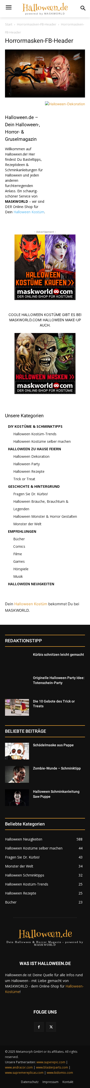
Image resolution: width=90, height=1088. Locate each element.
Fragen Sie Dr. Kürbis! (30, 494)
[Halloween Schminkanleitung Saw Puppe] (17, 797)
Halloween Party (26, 464)
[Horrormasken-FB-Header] (45, 96)
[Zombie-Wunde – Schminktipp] (17, 774)
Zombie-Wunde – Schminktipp (57, 768)
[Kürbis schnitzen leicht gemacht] (17, 660)
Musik (18, 576)
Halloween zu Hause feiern (34, 448)
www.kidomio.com (60, 1072)
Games (19, 561)
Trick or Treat (24, 478)
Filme (17, 554)
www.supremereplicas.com (24, 1072)
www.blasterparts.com (52, 1067)
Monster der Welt (27, 524)
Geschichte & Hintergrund (34, 486)
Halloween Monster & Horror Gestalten (45, 516)
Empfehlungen (22, 531)
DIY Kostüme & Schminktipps (35, 426)
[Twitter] (51, 1027)
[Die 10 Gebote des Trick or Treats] (17, 707)
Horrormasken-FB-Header (36, 24)
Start (8, 24)
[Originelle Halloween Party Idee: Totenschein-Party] (17, 684)
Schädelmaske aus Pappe (53, 745)
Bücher (19, 538)
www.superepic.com (50, 1062)
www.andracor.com (19, 1067)
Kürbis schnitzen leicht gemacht (58, 654)
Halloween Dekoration (31, 456)
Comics (19, 546)
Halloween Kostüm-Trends (34, 434)
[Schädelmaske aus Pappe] (17, 751)
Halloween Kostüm (29, 212)
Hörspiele (20, 568)
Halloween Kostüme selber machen (42, 441)
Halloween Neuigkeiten (31, 584)
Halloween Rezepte (28, 471)
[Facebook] (39, 1027)
